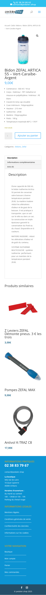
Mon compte (10, 558)
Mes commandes (12, 572)
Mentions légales (12, 512)
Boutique (8, 551)
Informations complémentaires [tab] (21, 162)
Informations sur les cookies (17, 533)
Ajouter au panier (28, 135)
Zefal (13, 25)
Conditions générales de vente (18, 519)
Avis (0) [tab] (10, 166)
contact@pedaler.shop (14, 472)
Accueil (7, 25)
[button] (37, 35)
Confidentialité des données (17, 526)
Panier (7, 565)
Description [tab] (12, 158)
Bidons (18, 25)
